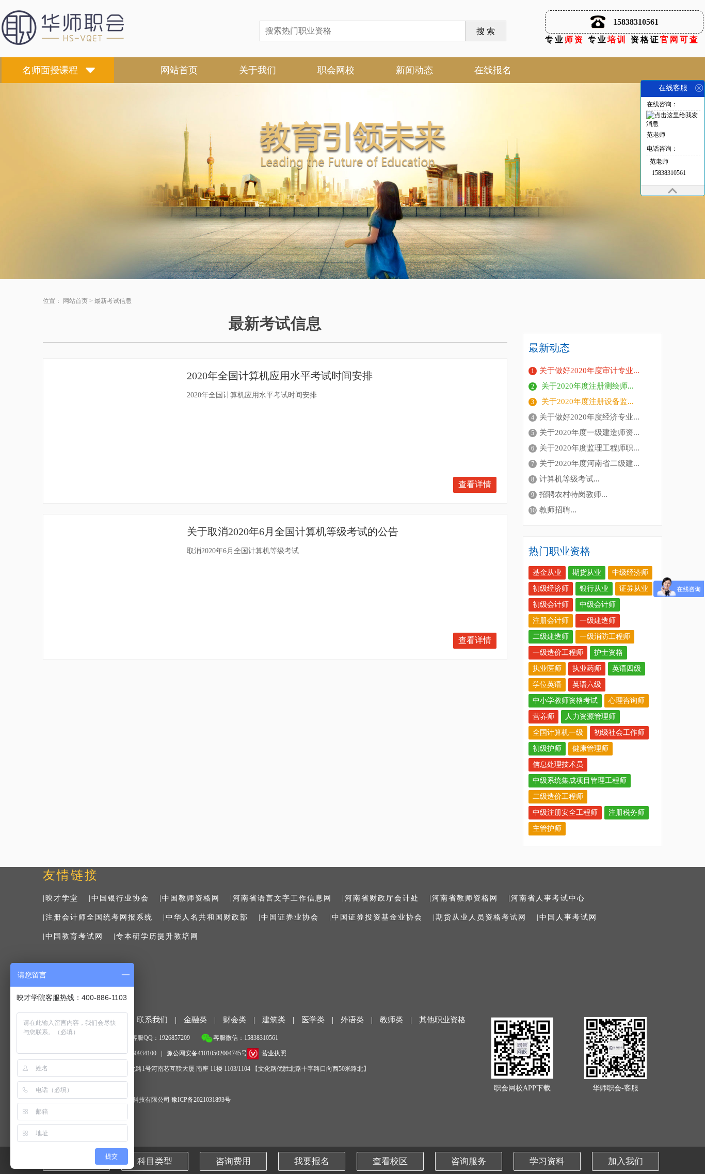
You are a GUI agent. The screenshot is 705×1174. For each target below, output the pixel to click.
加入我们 (625, 1161)
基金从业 (547, 572)
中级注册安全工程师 (565, 812)
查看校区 (390, 1161)
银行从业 (594, 588)
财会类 (234, 1020)
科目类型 (154, 1161)
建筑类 (273, 1020)
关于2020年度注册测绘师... (586, 386)
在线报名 (492, 70)
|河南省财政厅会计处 (380, 898)
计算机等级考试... (569, 479)
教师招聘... (557, 510)
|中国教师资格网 (189, 898)
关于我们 (257, 70)
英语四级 (626, 668)
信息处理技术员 (558, 764)
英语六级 (586, 684)
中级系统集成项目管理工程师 (580, 780)
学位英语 (547, 684)
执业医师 (547, 668)
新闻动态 (414, 70)
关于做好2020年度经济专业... (589, 417)
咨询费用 (233, 1161)
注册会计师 (551, 620)
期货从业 (586, 572)
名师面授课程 (50, 70)
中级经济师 (630, 572)
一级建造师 (598, 620)
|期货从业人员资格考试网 (479, 917)
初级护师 (547, 748)
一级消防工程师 (605, 636)
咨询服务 (468, 1161)
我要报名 (311, 1161)
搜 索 (485, 31)
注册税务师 (626, 812)
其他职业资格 (442, 1020)
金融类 (195, 1020)
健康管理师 (590, 748)
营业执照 (274, 1053)
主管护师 (547, 828)
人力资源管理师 (590, 716)
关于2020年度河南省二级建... (589, 463)
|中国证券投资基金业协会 (376, 917)
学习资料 (547, 1161)
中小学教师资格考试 (565, 700)
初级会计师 (551, 604)
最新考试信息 (113, 300)
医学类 (313, 1020)
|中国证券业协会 (289, 917)
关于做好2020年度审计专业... (589, 370)
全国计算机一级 (558, 732)
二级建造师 (551, 636)
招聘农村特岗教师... (573, 494)
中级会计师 (598, 604)
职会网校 (336, 70)
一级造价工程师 (558, 652)
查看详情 (474, 484)
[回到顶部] (672, 191)
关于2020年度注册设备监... (586, 401)
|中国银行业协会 (119, 898)
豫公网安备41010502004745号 (207, 1053)
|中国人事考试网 (567, 917)
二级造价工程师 (558, 796)
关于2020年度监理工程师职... (589, 448)
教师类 (391, 1020)
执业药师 (586, 668)
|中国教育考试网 (73, 936)
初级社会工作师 (619, 732)
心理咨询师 (626, 700)
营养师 (543, 716)
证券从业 (633, 588)
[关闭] (699, 88)
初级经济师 (551, 588)
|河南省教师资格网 (463, 898)
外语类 (352, 1020)
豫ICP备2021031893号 (201, 1099)
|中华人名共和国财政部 (205, 917)
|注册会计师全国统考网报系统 (98, 917)
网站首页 (179, 70)
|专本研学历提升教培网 (156, 936)
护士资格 (608, 652)
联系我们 (152, 1020)
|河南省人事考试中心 (546, 898)
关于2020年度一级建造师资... (589, 432)
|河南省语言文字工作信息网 (281, 898)
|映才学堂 (60, 898)
